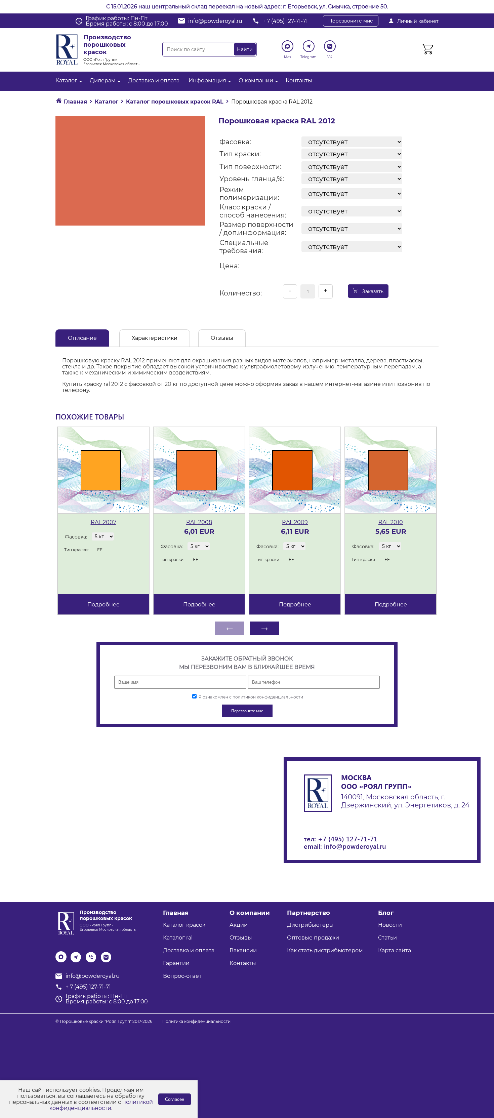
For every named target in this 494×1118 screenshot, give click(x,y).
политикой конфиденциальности (268, 697)
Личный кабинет (418, 21)
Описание (82, 338)
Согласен (174, 1099)
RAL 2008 (199, 522)
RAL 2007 (103, 522)
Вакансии (243, 950)
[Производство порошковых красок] (65, 922)
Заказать (372, 291)
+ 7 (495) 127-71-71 (285, 21)
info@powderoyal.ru (215, 21)
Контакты (299, 80)
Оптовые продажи (313, 937)
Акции (239, 925)
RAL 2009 (295, 522)
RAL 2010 (390, 522)
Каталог (66, 80)
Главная (176, 913)
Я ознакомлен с (250, 697)
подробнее (103, 604)
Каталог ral (178, 937)
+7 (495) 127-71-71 (347, 838)
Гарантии (176, 963)
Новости (390, 925)
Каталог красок (184, 925)
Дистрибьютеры (310, 925)
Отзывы (222, 338)
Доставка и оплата (153, 80)
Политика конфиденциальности (196, 1021)
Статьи (387, 937)
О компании (256, 80)
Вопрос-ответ (182, 976)
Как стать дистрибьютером (325, 950)
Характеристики (154, 338)
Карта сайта (394, 950)
